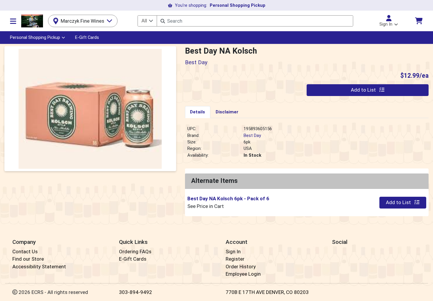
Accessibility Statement (39, 266)
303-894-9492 (135, 292)
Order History (241, 266)
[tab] (198, 112)
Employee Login (243, 274)
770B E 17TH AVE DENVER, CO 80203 (267, 292)
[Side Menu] (13, 21)
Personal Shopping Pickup (35, 37)
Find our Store (28, 259)
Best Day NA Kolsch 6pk (228, 198)
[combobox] (255, 21)
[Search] (163, 21)
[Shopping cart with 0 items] (418, 20)
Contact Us (25, 251)
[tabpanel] (307, 144)
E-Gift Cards (87, 37)
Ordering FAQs (135, 251)
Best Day (252, 135)
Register (235, 259)
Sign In (233, 251)
